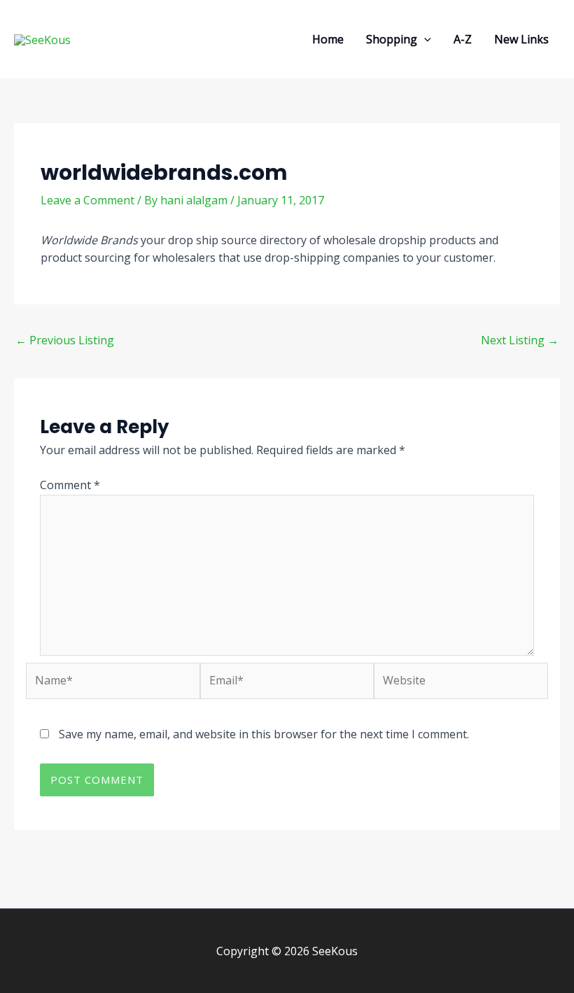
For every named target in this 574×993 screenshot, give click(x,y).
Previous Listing (64, 340)
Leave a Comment (87, 200)
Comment (70, 485)
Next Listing (520, 340)
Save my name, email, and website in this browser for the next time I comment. (264, 734)
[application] (424, 39)
